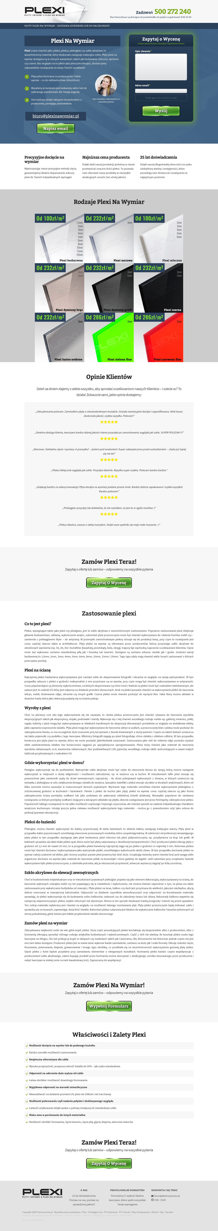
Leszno (68, 1215)
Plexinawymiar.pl (44, 1212)
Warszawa (112, 1215)
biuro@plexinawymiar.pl (56, 116)
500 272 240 (173, 11)
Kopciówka (126, 1215)
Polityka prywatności (33, 1220)
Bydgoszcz (99, 1215)
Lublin (77, 1215)
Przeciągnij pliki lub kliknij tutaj (161, 97)
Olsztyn (87, 1215)
